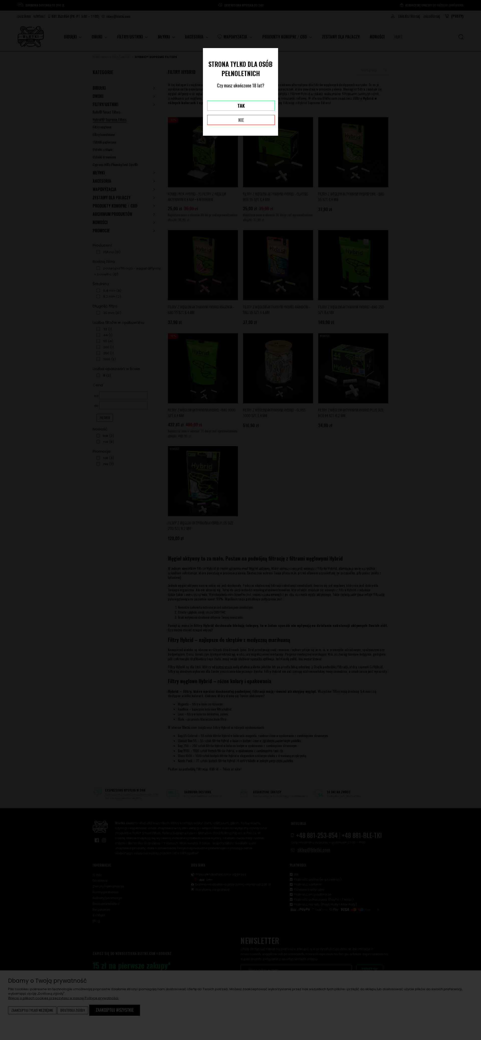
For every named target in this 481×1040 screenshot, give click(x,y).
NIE (241, 120)
